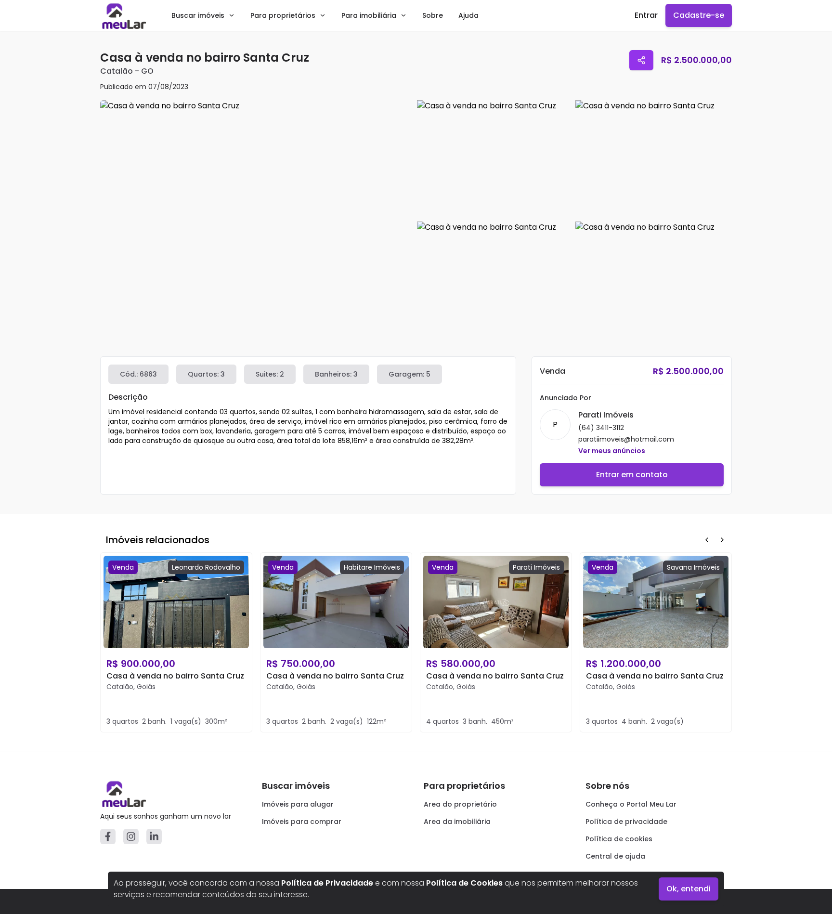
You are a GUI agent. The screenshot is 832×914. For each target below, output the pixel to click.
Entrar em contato (632, 474)
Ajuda (468, 15)
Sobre (432, 15)
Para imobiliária (368, 15)
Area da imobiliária (457, 821)
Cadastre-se (698, 15)
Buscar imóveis (197, 15)
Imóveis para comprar (301, 821)
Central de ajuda (615, 856)
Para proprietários (282, 15)
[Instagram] (131, 836)
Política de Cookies (464, 882)
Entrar (646, 15)
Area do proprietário (460, 804)
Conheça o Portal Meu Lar (630, 804)
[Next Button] (722, 540)
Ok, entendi (688, 888)
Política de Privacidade (327, 882)
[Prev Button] (707, 540)
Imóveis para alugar (298, 804)
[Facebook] (108, 836)
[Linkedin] (154, 836)
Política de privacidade (626, 821)
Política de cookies (618, 839)
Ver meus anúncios (611, 451)
